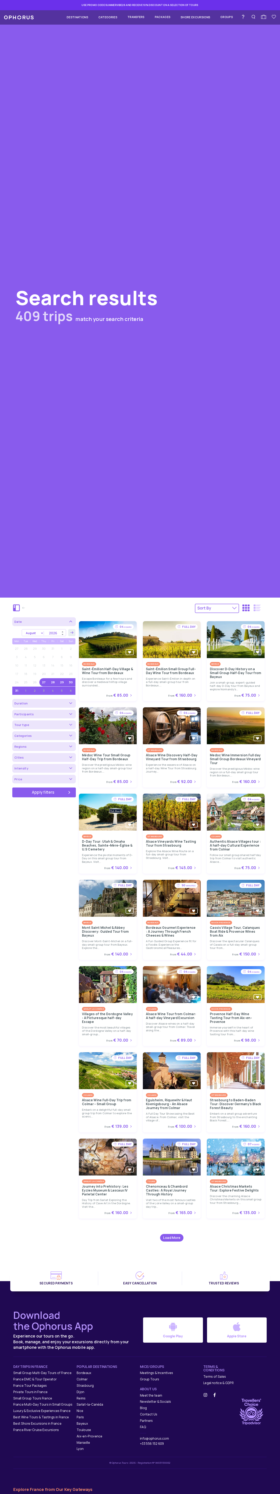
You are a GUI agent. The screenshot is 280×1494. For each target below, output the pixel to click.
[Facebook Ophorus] (216, 1395)
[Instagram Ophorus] (207, 1395)
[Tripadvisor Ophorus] (251, 1411)
